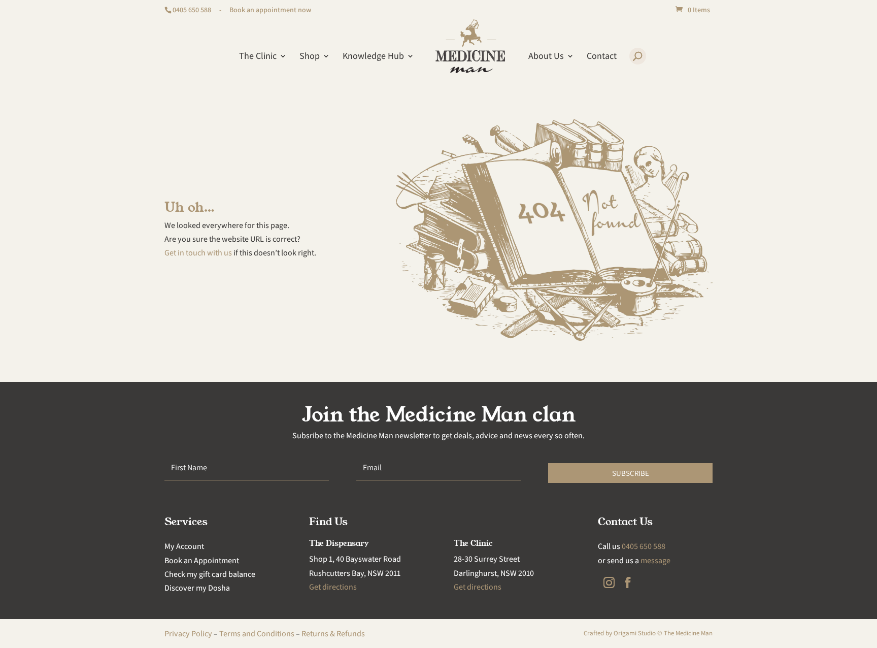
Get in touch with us (198, 252)
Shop (309, 56)
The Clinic (258, 56)
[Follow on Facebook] (628, 582)
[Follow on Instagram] (609, 582)
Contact (602, 56)
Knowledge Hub (373, 56)
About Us (546, 56)
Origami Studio (635, 633)
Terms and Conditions (256, 633)
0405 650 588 (192, 9)
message (655, 560)
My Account (184, 546)
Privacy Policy (188, 633)
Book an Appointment (201, 560)
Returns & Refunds (333, 633)
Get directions (333, 586)
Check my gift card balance (209, 574)
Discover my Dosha (197, 587)
